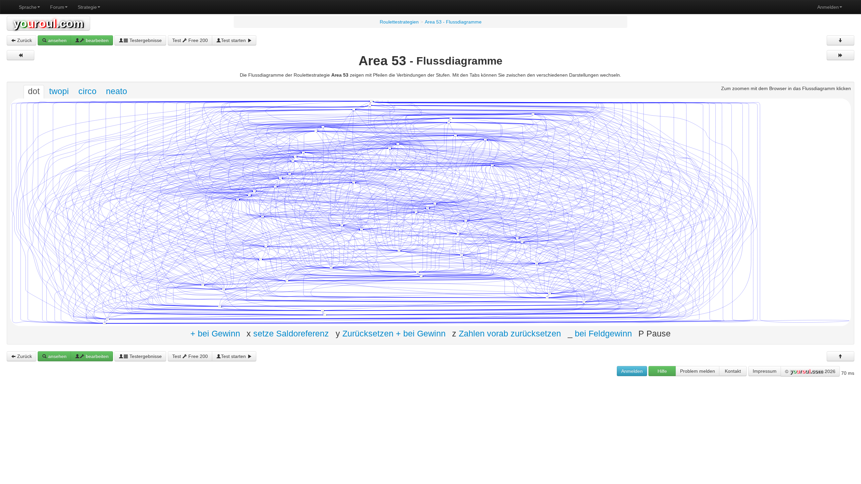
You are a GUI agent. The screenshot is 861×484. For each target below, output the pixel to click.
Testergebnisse (145, 40)
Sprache (28, 7)
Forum (57, 7)
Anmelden (828, 7)
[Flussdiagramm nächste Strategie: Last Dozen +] (840, 55)
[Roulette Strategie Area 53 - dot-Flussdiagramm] (430, 211)
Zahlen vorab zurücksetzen (510, 333)
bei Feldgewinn (603, 333)
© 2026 (810, 371)
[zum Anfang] (840, 356)
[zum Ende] (840, 40)
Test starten (234, 40)
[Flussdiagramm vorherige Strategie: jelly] (20, 55)
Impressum (765, 371)
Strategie (87, 7)
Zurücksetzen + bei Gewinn (394, 333)
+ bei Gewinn (215, 333)
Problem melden (697, 371)
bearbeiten (96, 40)
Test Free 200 (190, 40)
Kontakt (733, 371)
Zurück (24, 40)
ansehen (57, 40)
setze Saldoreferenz (291, 333)
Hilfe (662, 371)
